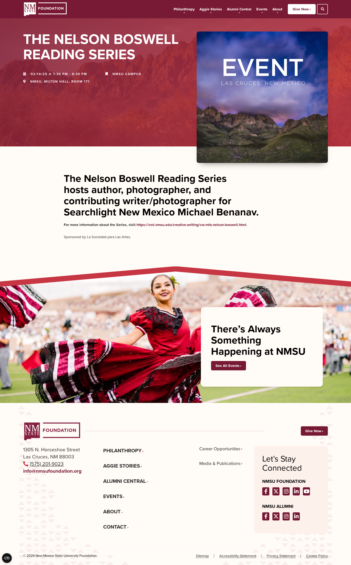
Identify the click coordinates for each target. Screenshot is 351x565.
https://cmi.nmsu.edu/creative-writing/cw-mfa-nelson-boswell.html (191, 224)
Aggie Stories (210, 9)
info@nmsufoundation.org (52, 471)
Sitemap (202, 556)
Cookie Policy (317, 556)
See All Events (227, 365)
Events (262, 9)
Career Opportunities (219, 449)
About (277, 9)
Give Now (301, 9)
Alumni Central (239, 9)
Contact (115, 527)
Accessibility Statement (237, 556)
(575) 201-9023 (47, 464)
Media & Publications (219, 463)
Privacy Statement (281, 556)
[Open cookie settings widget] (7, 558)
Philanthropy (184, 9)
